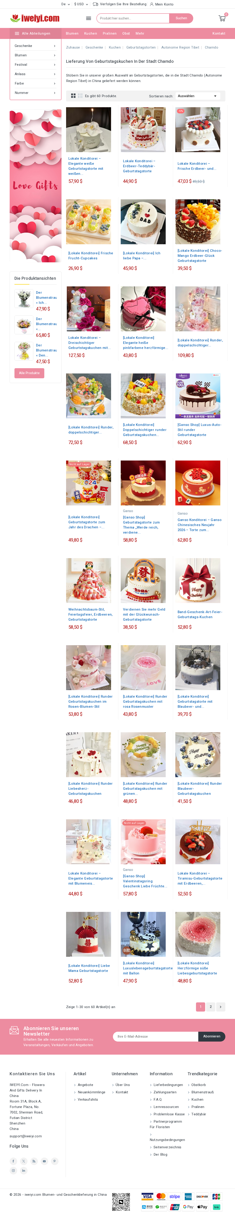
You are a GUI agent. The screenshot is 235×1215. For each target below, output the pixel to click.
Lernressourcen (166, 1106)
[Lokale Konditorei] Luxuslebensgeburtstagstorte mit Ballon (148, 968)
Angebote (85, 1084)
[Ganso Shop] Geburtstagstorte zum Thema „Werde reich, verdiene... (141, 525)
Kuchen (90, 33)
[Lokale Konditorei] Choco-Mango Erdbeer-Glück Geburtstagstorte (200, 255)
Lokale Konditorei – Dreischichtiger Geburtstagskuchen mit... (89, 342)
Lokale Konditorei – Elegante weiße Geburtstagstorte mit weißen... (86, 166)
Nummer (35, 92)
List (80, 95)
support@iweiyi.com (26, 1136)
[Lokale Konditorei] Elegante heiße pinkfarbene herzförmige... (145, 342)
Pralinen (110, 33)
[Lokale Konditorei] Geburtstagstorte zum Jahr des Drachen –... (86, 522)
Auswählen (198, 96)
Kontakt (219, 33)
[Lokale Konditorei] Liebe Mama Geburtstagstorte (89, 968)
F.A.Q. (157, 1099)
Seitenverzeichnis (167, 1147)
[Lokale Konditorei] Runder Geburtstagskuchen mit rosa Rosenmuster (145, 701)
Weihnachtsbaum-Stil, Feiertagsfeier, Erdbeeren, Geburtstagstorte (90, 614)
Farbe (35, 83)
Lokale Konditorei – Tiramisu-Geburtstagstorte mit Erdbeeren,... (200, 878)
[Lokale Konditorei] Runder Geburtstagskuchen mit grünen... (145, 788)
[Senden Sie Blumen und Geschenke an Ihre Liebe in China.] (36, 185)
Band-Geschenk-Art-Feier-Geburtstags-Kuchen (200, 614)
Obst (126, 33)
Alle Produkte (29, 373)
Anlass (35, 74)
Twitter (24, 1161)
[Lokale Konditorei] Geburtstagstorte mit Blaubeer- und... (195, 701)
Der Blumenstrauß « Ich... (47, 297)
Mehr (140, 33)
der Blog (160, 1154)
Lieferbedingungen (168, 1084)
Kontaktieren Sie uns (32, 1074)
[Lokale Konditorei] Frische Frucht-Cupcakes (90, 256)
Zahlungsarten (165, 1092)
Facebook (13, 1161)
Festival (35, 64)
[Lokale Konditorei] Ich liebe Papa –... (142, 256)
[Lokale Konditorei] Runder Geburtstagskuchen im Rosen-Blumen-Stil (90, 701)
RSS (34, 1161)
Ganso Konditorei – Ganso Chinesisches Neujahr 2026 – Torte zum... (199, 524)
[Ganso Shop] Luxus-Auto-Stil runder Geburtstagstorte (199, 429)
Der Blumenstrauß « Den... (47, 350)
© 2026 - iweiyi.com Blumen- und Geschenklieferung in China (58, 1194)
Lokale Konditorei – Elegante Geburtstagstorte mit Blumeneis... (90, 878)
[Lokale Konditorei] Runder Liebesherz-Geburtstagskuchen (90, 788)
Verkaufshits (87, 1099)
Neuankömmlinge (91, 1092)
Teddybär (198, 1114)
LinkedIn (24, 1170)
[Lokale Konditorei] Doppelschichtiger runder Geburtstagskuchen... (145, 429)
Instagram (13, 1170)
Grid (73, 95)
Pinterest (55, 1161)
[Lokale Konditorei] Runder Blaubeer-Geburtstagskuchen (200, 788)
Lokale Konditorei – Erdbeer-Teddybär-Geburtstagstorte (139, 166)
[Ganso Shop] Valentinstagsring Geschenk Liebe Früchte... (145, 881)
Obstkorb (198, 1084)
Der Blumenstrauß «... (47, 324)
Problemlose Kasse (169, 1114)
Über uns (122, 1084)
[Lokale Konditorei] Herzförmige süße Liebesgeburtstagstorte (197, 968)
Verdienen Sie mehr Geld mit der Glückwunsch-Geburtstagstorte (144, 614)
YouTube (44, 1161)
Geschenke (35, 45)
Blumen (72, 33)
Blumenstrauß (202, 1092)
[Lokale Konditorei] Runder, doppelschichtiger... (200, 343)
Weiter (220, 1007)
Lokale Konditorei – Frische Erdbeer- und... (197, 166)
